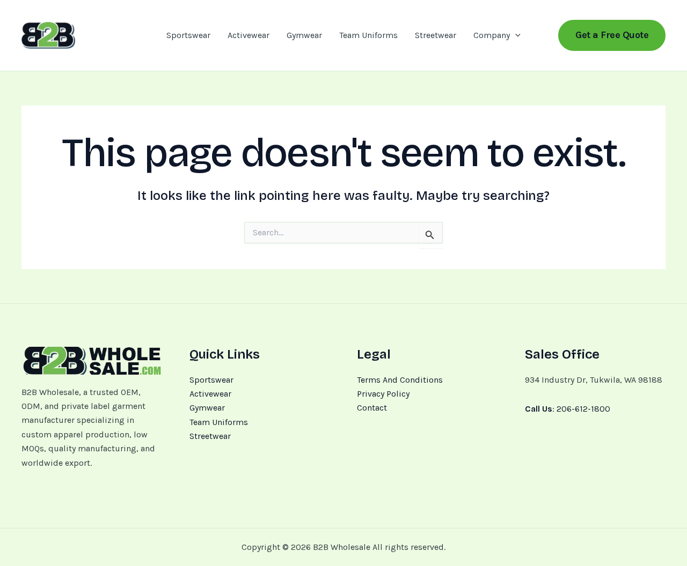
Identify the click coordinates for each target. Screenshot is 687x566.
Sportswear (188, 35)
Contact (372, 408)
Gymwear (304, 35)
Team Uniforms (368, 35)
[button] (515, 35)
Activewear (248, 35)
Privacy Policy (383, 394)
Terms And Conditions (400, 380)
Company (491, 35)
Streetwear (435, 35)
